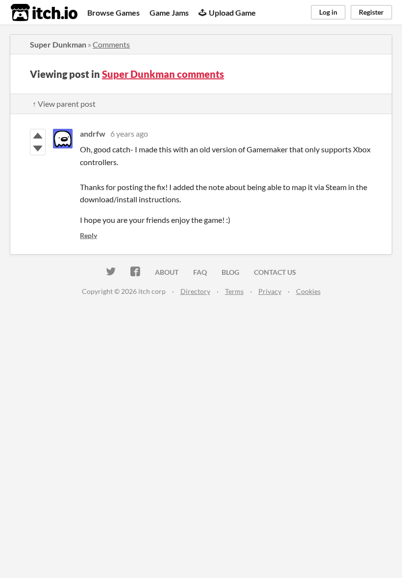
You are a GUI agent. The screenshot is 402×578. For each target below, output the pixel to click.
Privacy (269, 291)
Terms (234, 291)
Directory (195, 291)
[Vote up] (37, 135)
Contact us (275, 272)
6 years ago (129, 133)
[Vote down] (37, 148)
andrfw (92, 133)
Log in (328, 12)
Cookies (308, 291)
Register (371, 12)
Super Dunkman (58, 44)
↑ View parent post (64, 103)
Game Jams (169, 12)
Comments (111, 44)
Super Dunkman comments (163, 74)
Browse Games (113, 12)
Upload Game (232, 12)
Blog (230, 272)
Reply (88, 235)
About (166, 272)
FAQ (200, 272)
